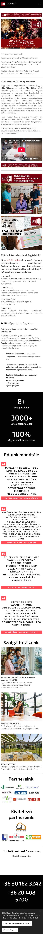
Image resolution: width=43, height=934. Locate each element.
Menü (40, 4)
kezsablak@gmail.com (15, 380)
